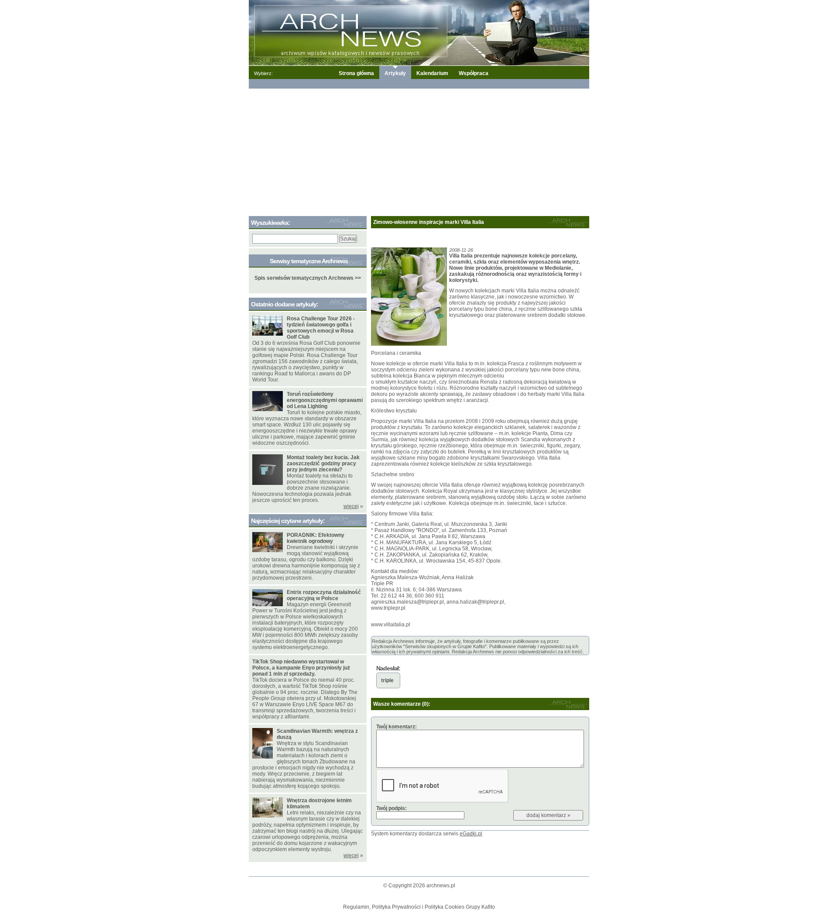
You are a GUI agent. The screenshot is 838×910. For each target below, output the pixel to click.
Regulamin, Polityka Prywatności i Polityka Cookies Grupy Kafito (419, 907)
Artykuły (395, 73)
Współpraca (473, 73)
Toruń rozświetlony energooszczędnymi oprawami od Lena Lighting (325, 400)
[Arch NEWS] (419, 32)
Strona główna (356, 73)
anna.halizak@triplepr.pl (475, 602)
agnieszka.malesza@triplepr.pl (407, 602)
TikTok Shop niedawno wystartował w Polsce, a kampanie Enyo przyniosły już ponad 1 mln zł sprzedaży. (301, 668)
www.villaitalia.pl (390, 625)
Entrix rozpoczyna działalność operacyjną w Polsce (324, 595)
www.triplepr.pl (388, 608)
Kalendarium (432, 73)
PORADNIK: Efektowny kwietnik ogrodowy (315, 538)
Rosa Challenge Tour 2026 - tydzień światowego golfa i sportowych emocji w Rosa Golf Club (321, 328)
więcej (351, 506)
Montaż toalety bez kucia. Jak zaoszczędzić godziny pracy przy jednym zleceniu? (323, 463)
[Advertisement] (419, 150)
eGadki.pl (471, 834)
